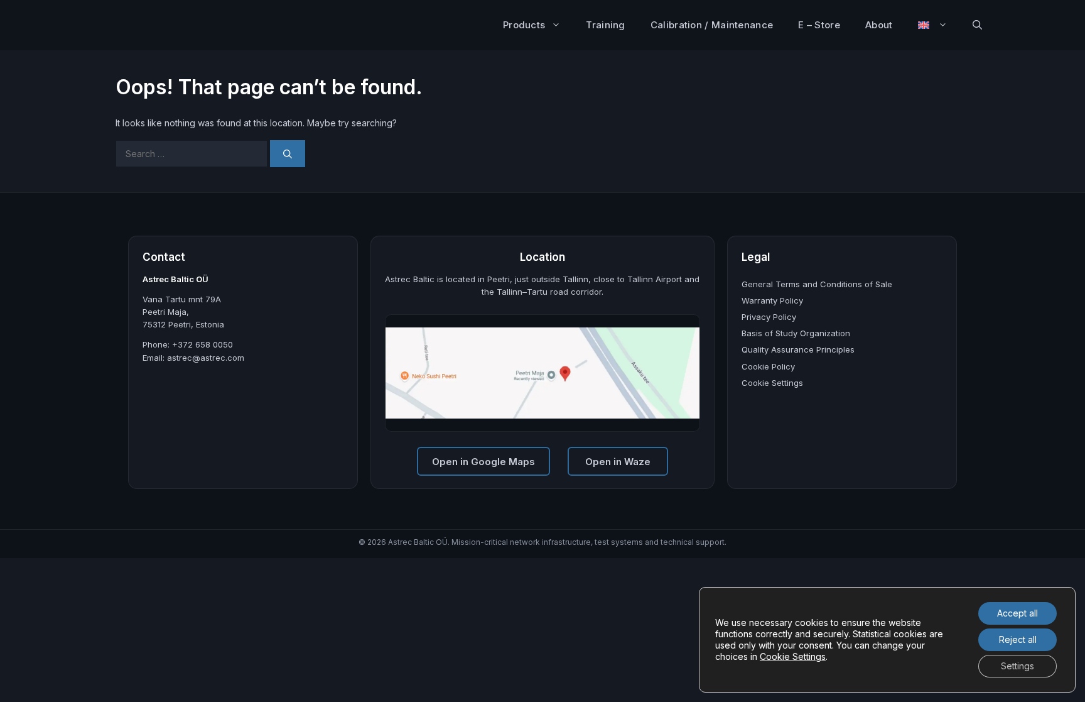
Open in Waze (617, 462)
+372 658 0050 (202, 344)
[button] (977, 25)
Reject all (1018, 639)
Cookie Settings (772, 383)
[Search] (287, 153)
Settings (1017, 666)
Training (605, 25)
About (879, 25)
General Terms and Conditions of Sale (817, 284)
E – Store (819, 25)
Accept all (1017, 613)
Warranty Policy (772, 300)
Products (524, 25)
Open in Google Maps (483, 462)
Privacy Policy (769, 317)
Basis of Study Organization (796, 333)
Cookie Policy (768, 366)
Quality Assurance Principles (798, 349)
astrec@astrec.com (205, 358)
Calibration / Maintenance (712, 25)
